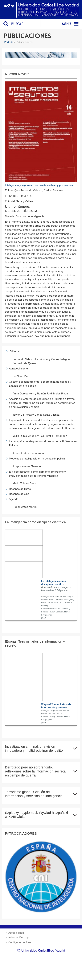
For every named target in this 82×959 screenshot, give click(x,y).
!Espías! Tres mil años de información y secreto (56, 706)
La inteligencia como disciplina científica (53, 583)
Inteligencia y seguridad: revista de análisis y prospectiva (39, 185)
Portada (9, 41)
